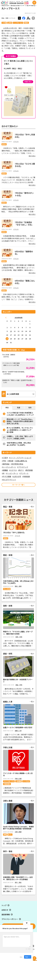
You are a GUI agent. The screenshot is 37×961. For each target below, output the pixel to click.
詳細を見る (28, 82)
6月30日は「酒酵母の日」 (24, 252)
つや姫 (4, 23)
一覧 (31, 506)
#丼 (3, 473)
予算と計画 (18, 779)
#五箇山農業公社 (21, 461)
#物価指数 (26, 476)
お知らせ (5, 910)
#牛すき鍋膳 (6, 476)
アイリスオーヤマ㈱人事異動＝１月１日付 (18, 774)
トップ (4, 905)
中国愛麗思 (7, 784)
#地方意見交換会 (17, 464)
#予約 (4, 461)
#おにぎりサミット (9, 479)
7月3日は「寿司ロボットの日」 (24, 194)
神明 (5, 835)
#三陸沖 (5, 457)
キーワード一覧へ (18, 485)
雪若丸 (26, 23)
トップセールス (18, 23)
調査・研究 (19, 685)
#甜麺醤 (5, 470)
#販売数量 (29, 470)
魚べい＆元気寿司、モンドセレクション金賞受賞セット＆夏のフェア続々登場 (20, 429)
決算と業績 (18, 832)
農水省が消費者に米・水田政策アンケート (18, 680)
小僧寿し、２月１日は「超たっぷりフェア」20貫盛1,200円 (20, 437)
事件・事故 (18, 882)
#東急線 (10, 461)
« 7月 (6, 318)
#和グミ (21, 470)
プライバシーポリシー (10, 919)
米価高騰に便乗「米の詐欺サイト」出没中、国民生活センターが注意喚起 (18, 878)
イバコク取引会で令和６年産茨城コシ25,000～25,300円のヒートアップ (20, 413)
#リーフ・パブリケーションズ (20, 457)
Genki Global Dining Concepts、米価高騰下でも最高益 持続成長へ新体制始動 (18, 827)
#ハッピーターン (12, 473)
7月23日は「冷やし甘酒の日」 (25, 135)
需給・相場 (18, 586)
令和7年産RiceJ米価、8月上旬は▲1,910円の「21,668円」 (19, 443)
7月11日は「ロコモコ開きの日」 (25, 164)
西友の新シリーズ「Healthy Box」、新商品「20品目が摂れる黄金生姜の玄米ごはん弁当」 (20, 421)
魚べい (10, 835)
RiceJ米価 (7, 589)
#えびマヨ (13, 470)
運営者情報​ (6, 914)
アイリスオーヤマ (9, 781)
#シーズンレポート (9, 467)
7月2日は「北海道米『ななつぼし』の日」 (24, 223)
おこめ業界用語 (13, 394)
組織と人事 (18, 731)
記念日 (4, 144)
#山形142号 (16, 476)
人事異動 (18, 781)
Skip (21, 957)
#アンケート (24, 473)
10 (11, 331)
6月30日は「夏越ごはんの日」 (25, 281)
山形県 (10, 23)
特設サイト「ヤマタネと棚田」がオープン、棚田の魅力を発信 (18, 632)
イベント (12, 18)
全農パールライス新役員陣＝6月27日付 (17, 727)
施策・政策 (19, 637)
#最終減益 (5, 464)
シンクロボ (26, 781)
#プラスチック (22, 467)
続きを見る (32, 156)
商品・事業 (5, 18)
